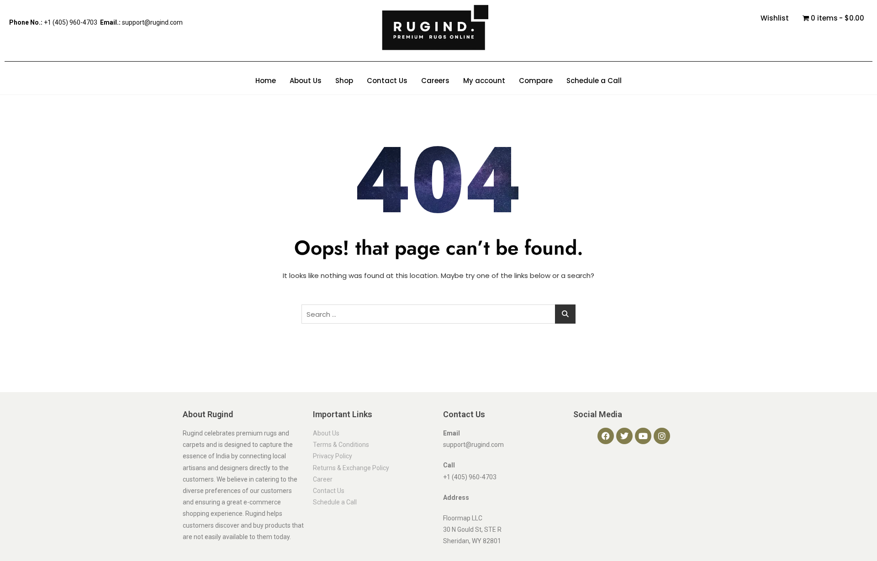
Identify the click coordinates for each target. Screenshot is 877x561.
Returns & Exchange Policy (351, 468)
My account (484, 80)
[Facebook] (605, 436)
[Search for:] (438, 314)
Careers (435, 80)
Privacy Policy (332, 456)
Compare (536, 80)
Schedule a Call (594, 80)
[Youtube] (643, 436)
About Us (306, 80)
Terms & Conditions (341, 444)
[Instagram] (662, 436)
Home (265, 80)
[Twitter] (624, 436)
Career (323, 479)
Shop (344, 80)
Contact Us (387, 80)
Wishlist (775, 18)
